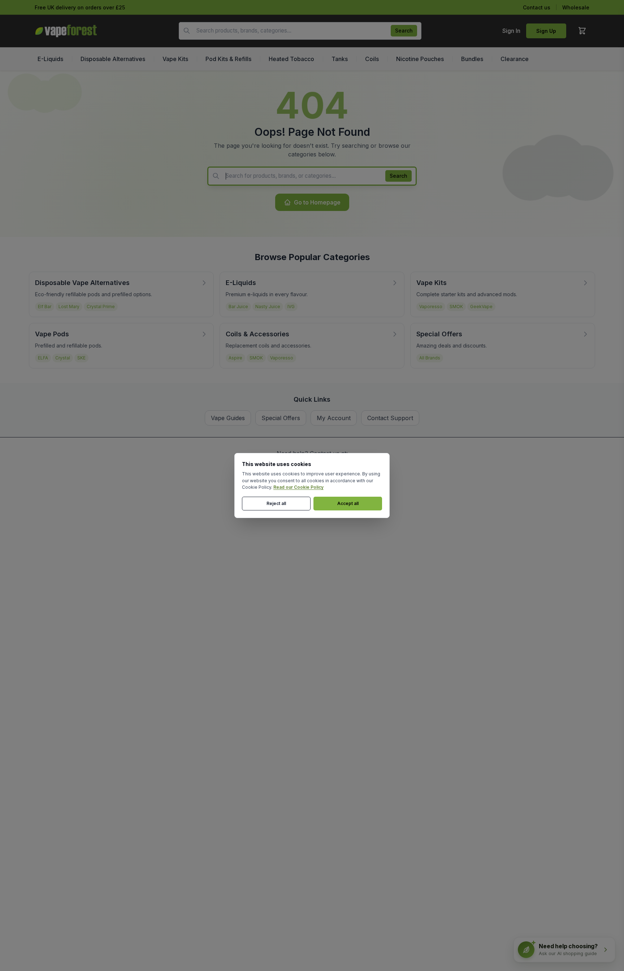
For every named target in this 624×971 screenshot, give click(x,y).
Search (404, 30)
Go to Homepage (317, 202)
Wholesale (575, 7)
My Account (334, 418)
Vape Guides (228, 418)
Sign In (511, 30)
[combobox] (300, 31)
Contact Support (390, 418)
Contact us (536, 7)
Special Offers (280, 418)
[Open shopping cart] (582, 30)
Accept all (348, 503)
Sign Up (546, 31)
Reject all (276, 503)
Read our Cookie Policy (298, 487)
